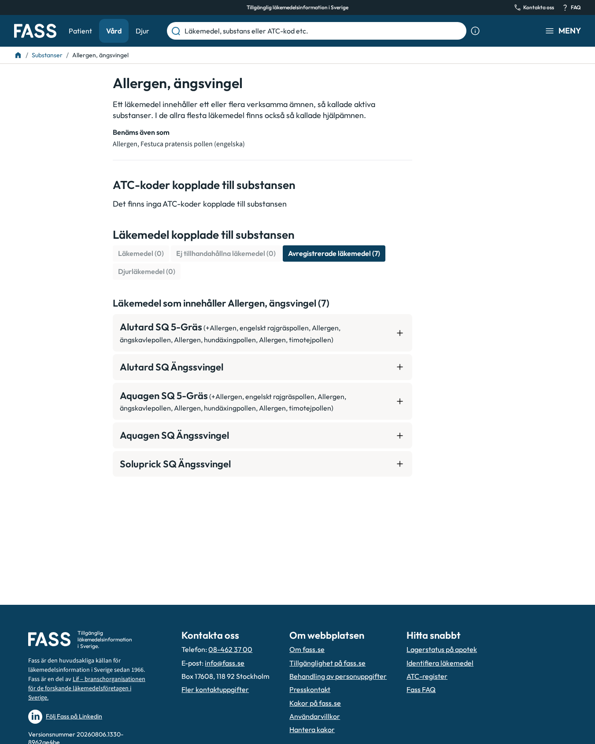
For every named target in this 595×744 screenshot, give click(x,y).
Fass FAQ (421, 689)
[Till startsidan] (18, 55)
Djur (142, 30)
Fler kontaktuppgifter (215, 689)
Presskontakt (309, 689)
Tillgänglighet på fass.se (327, 663)
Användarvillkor (314, 716)
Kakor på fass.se (315, 703)
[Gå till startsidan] (35, 31)
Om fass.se (307, 649)
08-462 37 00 (230, 649)
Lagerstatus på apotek (442, 649)
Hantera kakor (312, 729)
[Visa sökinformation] (475, 31)
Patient (80, 30)
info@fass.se (224, 663)
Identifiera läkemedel (440, 663)
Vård (114, 30)
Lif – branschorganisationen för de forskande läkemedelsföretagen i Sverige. (86, 688)
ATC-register (427, 676)
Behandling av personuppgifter (338, 676)
